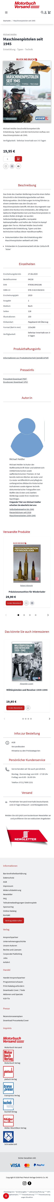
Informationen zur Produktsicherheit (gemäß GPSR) (26, 357)
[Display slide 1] (18, 615)
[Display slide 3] (30, 615)
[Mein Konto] (45, 12)
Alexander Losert (26, 684)
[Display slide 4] (36, 615)
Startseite (7, 21)
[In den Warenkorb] (18, 159)
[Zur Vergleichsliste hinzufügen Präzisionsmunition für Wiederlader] (32, 603)
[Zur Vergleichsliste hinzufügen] (12, 166)
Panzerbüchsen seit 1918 (20, 512)
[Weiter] (49, 718)
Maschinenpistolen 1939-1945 (22, 515)
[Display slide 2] (24, 615)
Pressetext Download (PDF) (15, 379)
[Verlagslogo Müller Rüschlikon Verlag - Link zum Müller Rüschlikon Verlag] (27, 1120)
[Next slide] (48, 615)
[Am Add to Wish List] (28, 708)
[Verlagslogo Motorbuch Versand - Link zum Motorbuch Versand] (27, 1040)
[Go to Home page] (27, 5)
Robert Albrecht (26, 585)
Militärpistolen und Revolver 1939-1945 (27, 689)
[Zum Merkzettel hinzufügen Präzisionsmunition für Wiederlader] (26, 603)
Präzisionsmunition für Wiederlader (27, 591)
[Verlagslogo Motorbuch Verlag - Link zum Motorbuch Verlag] (27, 1055)
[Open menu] (6, 12)
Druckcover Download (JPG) (15, 382)
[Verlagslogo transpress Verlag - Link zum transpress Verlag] (27, 1088)
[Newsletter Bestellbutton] (27, 836)
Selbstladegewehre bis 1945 (21, 509)
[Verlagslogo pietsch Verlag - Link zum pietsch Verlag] (27, 1072)
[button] (27, 92)
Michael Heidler (10, 34)
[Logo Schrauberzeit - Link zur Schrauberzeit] (27, 1137)
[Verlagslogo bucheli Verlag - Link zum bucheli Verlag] (27, 1104)
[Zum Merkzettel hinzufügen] (5, 166)
